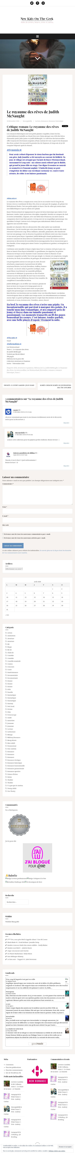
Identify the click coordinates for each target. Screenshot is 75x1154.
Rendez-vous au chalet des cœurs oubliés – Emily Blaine (27, 945)
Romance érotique (14, 760)
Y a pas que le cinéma (15, 785)
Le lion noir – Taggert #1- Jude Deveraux (22, 959)
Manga (10, 735)
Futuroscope (12, 715)
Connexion (9, 1065)
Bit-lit (10, 650)
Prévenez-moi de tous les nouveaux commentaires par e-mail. (27, 534)
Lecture (38, 121)
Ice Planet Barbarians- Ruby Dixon (20, 954)
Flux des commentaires (14, 1070)
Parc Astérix (12, 749)
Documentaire (13, 675)
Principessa (10, 992)
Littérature (11, 732)
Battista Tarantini (12, 993)
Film (9, 712)
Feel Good (11, 706)
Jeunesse (11, 723)
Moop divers (12, 740)
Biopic (10, 647)
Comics (10, 664)
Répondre (66, 423)
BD (8, 644)
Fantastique (12, 695)
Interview (11, 720)
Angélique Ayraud (12, 981)
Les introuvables (20, 370)
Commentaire (8, 484)
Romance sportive (14, 771)
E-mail (5, 516)
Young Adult (12, 788)
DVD (9, 689)
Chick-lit (11, 653)
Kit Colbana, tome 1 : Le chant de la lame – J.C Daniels (13, 1086)
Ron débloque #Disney (15, 956)
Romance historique (56, 121)
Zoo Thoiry (11, 791)
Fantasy (10, 703)
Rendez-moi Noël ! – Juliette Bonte (20, 948)
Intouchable (10, 1016)
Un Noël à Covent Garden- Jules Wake (19, 385)
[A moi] (67, 1005)
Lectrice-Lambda (17, 1082)
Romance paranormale (16, 768)
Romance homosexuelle (16, 766)
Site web (5, 525)
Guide (10, 718)
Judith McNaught (52, 368)
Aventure (11, 638)
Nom (4, 507)
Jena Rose (10, 1018)
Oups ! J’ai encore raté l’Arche (18, 951)
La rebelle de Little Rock (14, 1029)
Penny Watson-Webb (12, 1030)
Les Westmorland (33, 370)
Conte (10, 670)
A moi (8, 1004)
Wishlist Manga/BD (12, 922)
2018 (15, 368)
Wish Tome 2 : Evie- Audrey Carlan (12, 1099)
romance (51, 370)
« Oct (7, 615)
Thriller (10, 780)
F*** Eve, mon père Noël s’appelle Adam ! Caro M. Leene (27, 939)
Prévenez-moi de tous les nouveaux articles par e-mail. (25, 538)
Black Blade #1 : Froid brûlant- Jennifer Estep (23, 942)
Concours (11, 667)
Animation (11, 636)
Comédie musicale (14, 661)
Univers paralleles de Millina (24, 453)
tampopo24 (15, 1094)
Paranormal (12, 746)
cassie (15, 410)
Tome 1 (17, 372)
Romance (44, 121)
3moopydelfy (27, 121)
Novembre (44, 370)
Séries (10, 777)
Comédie (11, 655)
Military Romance (14, 737)
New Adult (11, 743)
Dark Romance (13, 672)
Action (10, 633)
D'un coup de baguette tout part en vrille (20, 979)
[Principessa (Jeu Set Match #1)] (67, 993)
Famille (10, 692)
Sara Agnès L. (11, 1006)
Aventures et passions (25, 368)
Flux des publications (13, 1067)
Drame (10, 681)
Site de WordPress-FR (13, 1073)
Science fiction (13, 774)
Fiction (10, 709)
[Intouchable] (67, 1018)
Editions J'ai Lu (39, 368)
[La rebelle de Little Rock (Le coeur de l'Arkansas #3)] (67, 1030)
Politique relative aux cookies (57, 1151)
